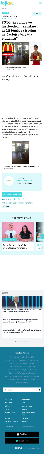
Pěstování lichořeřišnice (14, 376)
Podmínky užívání (10, 412)
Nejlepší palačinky (29, 379)
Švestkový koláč (22, 383)
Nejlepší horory (11, 360)
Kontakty (24, 409)
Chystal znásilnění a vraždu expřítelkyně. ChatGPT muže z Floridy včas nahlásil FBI (22, 331)
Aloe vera (31, 373)
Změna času (33, 360)
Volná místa (8, 403)
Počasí (18, 363)
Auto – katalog (29, 367)
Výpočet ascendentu (31, 376)
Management (26, 399)
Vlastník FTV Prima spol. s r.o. (12, 422)
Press (24, 403)
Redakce (24, 421)
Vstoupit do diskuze (13, 194)
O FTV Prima (8, 399)
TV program (23, 360)
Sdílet (36, 14)
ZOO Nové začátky (15, 367)
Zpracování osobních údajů (28, 414)
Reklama (7, 406)
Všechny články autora (24, 183)
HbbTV (7, 409)
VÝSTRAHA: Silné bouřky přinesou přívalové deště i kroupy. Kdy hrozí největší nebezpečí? (20, 321)
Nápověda (25, 418)
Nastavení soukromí (28, 427)
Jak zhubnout (14, 357)
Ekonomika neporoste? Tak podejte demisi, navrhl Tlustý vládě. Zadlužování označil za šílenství (22, 310)
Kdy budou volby (28, 363)
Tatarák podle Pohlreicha (18, 373)
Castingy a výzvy (27, 406)
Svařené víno (34, 370)
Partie (12, 363)
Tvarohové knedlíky (15, 379)
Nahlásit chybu (9, 427)
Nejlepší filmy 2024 (27, 357)
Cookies (7, 418)
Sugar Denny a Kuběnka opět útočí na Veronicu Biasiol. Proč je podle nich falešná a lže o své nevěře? (16, 246)
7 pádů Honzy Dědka (12, 370)
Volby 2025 (25, 370)
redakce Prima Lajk (9, 18)
